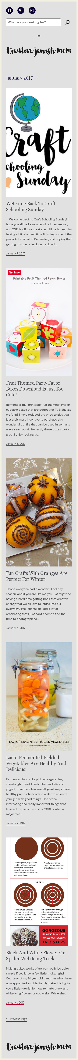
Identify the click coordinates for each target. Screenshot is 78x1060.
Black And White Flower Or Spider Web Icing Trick (35, 956)
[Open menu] (39, 36)
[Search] (67, 22)
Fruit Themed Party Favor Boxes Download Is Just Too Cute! (34, 389)
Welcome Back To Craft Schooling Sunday (30, 206)
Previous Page (16, 1019)
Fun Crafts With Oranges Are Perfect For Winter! (37, 576)
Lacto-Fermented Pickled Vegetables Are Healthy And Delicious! (36, 763)
